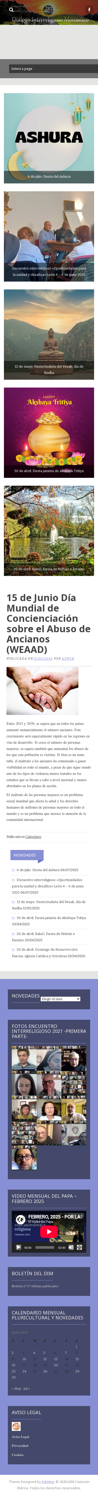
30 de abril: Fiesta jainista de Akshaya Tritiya (51, 918)
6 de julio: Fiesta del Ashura (38, 870)
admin (68, 658)
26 (45, 1371)
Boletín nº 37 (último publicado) (35, 1286)
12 (45, 1359)
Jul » (27, 1389)
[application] (49, 1232)
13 (55, 1359)
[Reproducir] (18, 1247)
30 (14, 1377)
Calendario (33, 837)
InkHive (48, 1481)
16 (13, 1365)
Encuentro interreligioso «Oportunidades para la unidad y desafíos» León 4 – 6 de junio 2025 (48, 886)
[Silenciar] (71, 1247)
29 (77, 1371)
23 (13, 1371)
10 (24, 1359)
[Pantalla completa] (79, 1247)
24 (24, 1371)
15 (77, 1359)
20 (56, 1365)
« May (16, 1389)
